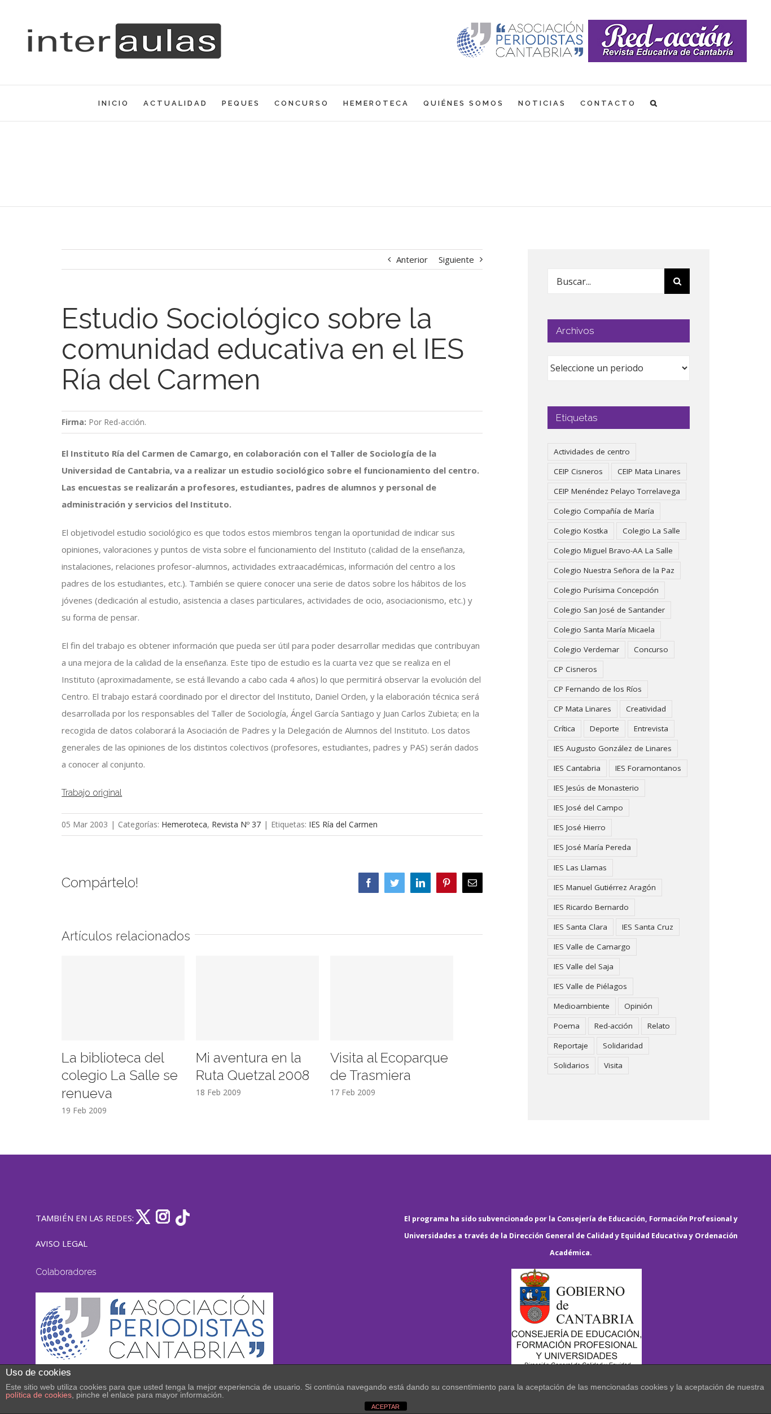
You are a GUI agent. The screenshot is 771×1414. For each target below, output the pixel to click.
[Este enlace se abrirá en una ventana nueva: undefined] (521, 41)
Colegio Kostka (581, 531)
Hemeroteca (184, 824)
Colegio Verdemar (586, 649)
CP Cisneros (575, 669)
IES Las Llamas (580, 867)
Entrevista (651, 728)
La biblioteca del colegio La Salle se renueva (120, 1075)
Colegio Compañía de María (604, 511)
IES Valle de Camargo (592, 947)
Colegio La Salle (651, 531)
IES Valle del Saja (584, 966)
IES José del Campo (588, 808)
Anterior (412, 259)
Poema (567, 1026)
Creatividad (646, 709)
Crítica (564, 728)
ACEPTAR (385, 1406)
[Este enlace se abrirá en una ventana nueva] (576, 1322)
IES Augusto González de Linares (613, 748)
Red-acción (613, 1026)
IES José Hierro (580, 827)
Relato (658, 1026)
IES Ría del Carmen (343, 824)
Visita (613, 1065)
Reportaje (571, 1045)
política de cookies (39, 1394)
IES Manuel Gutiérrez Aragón (605, 887)
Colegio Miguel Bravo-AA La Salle (613, 550)
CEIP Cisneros (578, 471)
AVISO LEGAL (61, 1243)
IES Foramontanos (648, 768)
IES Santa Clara (580, 927)
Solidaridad (623, 1045)
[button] (654, 103)
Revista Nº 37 (236, 824)
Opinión (638, 1006)
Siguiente (456, 259)
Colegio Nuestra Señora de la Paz (614, 570)
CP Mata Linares (582, 709)
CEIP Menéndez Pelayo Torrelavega (617, 491)
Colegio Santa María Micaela (604, 629)
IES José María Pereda (592, 847)
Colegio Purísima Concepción (606, 590)
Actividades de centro (592, 451)
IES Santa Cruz (647, 927)
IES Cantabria (577, 768)
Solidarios (571, 1065)
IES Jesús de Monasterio (596, 788)
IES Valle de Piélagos (590, 986)
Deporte (604, 728)
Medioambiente (582, 1006)
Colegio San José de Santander (609, 610)
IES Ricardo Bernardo (591, 907)
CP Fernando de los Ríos (598, 689)
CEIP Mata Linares (649, 471)
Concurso (651, 649)
